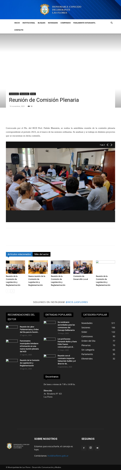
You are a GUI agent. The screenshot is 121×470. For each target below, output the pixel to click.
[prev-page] (8, 291)
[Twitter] (16, 239)
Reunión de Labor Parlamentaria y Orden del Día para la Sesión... (29, 329)
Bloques (41, 23)
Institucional (28, 23)
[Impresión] (43, 239)
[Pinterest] (22, 239)
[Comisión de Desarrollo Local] (83, 267)
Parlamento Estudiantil (84, 23)
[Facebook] (9, 239)
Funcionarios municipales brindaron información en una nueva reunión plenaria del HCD (29, 346)
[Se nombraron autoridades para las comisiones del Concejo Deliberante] (49, 325)
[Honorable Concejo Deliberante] (60, 9)
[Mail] (97, 448)
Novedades (53, 23)
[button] (111, 22)
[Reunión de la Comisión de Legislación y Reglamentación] (15, 267)
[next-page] (12, 291)
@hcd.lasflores (77, 302)
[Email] (36, 239)
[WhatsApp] (29, 239)
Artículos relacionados (19, 254)
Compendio (65, 23)
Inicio (17, 23)
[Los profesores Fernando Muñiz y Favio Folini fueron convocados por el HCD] (49, 342)
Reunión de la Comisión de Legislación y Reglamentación (29, 363)
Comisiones (14, 94)
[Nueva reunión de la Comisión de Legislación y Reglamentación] (38, 267)
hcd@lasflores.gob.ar (58, 455)
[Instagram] (90, 448)
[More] (100, 118)
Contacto (18, 30)
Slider (33, 94)
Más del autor (41, 254)
